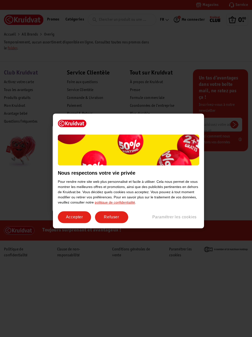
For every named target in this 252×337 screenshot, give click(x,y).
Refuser (111, 217)
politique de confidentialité (115, 202)
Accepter (74, 217)
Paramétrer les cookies (174, 217)
